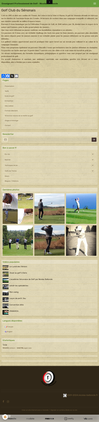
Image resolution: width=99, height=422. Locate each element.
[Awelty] (68, 418)
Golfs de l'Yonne (11, 171)
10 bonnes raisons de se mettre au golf (19, 116)
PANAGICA (13, 311)
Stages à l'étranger (11, 120)
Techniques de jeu (11, 165)
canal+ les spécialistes (18, 286)
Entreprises (9, 101)
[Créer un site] (11, 418)
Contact (8, 125)
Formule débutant (11, 111)
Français (10, 327)
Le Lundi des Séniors (18, 266)
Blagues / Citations (11, 181)
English (9, 331)
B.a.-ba (7, 154)
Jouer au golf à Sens (18, 273)
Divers (7, 176)
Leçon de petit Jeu (17, 298)
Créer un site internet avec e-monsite (35, 410)
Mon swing (13, 292)
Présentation (9, 86)
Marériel (7, 160)
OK (94, 140)
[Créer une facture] (88, 418)
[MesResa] (49, 418)
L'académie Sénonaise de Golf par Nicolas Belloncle (31, 279)
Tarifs (7, 91)
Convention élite (16, 305)
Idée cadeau (9, 106)
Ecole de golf (9, 96)
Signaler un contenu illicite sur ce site (64, 410)
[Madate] (30, 418)
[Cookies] (5, 417)
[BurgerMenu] (94, 3)
